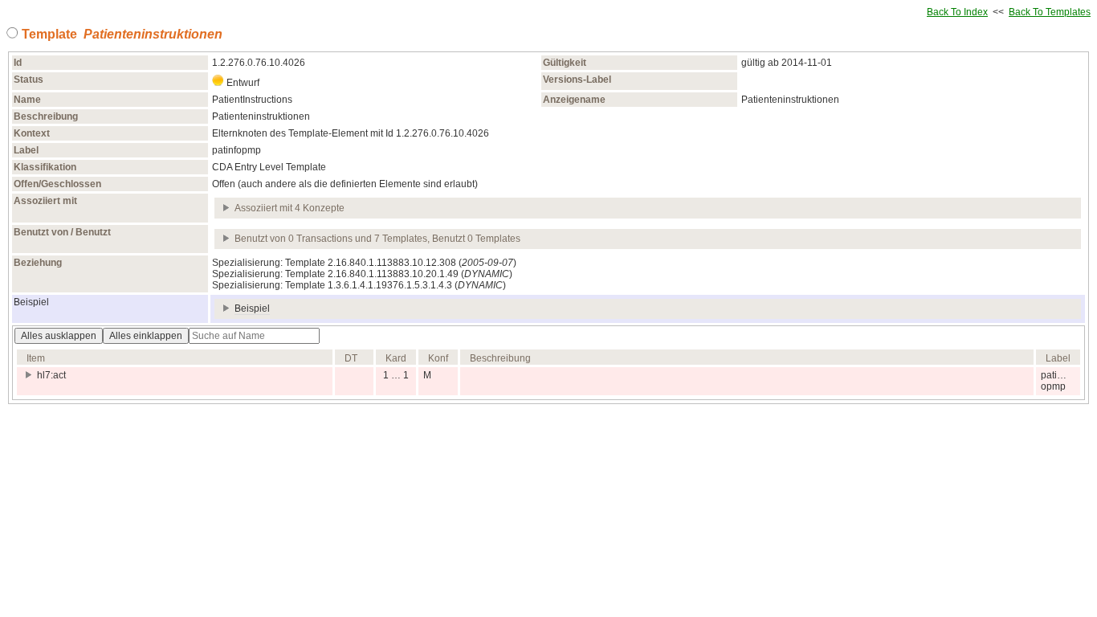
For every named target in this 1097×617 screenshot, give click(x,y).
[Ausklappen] (226, 208)
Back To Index (957, 12)
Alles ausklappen (58, 335)
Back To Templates (1050, 12)
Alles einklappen (145, 335)
